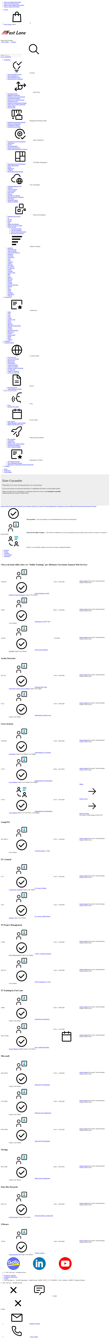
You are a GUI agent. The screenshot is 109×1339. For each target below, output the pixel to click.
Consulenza (7, 341)
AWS (8, 313)
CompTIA (10, 262)
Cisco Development (16, 230)
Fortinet (9, 269)
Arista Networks (11, 249)
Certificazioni (7, 297)
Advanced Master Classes (14, 74)
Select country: (8, 24)
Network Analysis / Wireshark (15, 197)
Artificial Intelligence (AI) (14, 186)
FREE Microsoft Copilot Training (16, 423)
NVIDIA (9, 283)
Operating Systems (12, 200)
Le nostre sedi (11, 369)
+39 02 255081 (5, 42)
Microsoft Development (17, 233)
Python (9, 221)
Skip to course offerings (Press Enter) (14, 5)
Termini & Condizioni (10, 1275)
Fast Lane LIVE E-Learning (15, 79)
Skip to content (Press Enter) (11, 6)
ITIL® (9, 167)
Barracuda (10, 254)
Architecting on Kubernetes (42, 1019)
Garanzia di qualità (12, 365)
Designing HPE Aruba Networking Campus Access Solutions (28, 687)
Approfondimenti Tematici (14, 389)
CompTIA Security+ (40, 851)
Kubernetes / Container (13, 195)
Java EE (9, 219)
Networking (10, 198)
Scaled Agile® (11, 335)
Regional (6, 550)
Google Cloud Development (18, 232)
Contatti (6, 1278)
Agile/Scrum (10, 143)
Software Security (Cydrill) (14, 225)
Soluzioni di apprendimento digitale (17, 103)
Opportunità (10, 440)
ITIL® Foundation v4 (40, 982)
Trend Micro (10, 294)
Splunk (9, 289)
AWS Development (16, 228)
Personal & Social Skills (13, 127)
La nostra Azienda (9, 342)
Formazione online (12, 93)
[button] (14, 24)
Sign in (6, 9)
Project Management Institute (15, 171)
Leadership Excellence (13, 125)
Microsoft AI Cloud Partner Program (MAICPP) (20, 464)
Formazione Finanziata (13, 98)
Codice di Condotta (12, 366)
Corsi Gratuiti (11, 421)
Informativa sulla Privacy (11, 1277)
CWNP (9, 263)
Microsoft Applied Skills (14, 325)
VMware (9, 295)
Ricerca (3, 55)
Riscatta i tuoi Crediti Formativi (15, 100)
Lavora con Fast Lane (13, 372)
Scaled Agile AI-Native (13, 147)
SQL (8, 222)
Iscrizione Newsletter (13, 406)
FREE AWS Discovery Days (15, 424)
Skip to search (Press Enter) (11, 3)
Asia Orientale (8, 555)
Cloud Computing (12, 189)
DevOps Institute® (12, 146)
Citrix (9, 260)
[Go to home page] (13, 39)
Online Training (83, 581)
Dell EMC (10, 265)
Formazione (7, 59)
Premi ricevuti (11, 360)
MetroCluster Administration (42, 1178)
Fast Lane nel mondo (13, 359)
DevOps (9, 144)
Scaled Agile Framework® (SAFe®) (17, 149)
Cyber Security (11, 191)
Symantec (10, 292)
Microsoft (10, 279)
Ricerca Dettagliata (6, 57)
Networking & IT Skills (13, 77)
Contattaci (13, 42)
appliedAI (10, 248)
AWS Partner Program (13, 461)
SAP (8, 288)
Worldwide (7, 556)
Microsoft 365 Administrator (42, 1084)
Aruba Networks (12, 251)
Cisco (9, 259)
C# (8, 218)
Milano (81, 784)
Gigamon (10, 271)
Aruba (9, 312)
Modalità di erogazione (13, 95)
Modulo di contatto (35, 1323)
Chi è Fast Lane (11, 357)
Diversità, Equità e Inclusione (15, 368)
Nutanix (9, 282)
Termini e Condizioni (13, 371)
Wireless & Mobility (12, 201)
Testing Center (11, 106)
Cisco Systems (26, 506)
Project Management (13, 165)
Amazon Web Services (13, 252)
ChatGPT (10, 188)
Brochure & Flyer (12, 387)
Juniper (9, 277)
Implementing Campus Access (43, 715)
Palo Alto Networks (12, 285)
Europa (6, 551)
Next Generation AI (12, 76)
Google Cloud (11, 272)
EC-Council (10, 266)
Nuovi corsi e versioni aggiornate (16, 104)
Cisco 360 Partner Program (14, 463)
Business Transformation (14, 124)
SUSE (9, 291)
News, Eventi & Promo (10, 390)
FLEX (38, 547)
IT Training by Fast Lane (63, 506)
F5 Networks (11, 268)
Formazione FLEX (12, 101)
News (9, 405)
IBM (8, 274)
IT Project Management (49, 506)
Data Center (10, 192)
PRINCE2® (10, 168)
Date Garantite (11, 107)
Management (10, 362)
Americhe (6, 553)
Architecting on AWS (40, 621)
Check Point (10, 257)
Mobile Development (13, 224)
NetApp (9, 280)
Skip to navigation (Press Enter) (12, 2)
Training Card (11, 442)
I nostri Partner (11, 363)
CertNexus (10, 255)
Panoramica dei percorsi (13, 216)
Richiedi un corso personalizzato (16, 97)
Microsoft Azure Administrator (43, 1113)
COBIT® (10, 170)
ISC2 (8, 275)
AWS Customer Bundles (14, 447)
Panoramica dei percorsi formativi (16, 122)
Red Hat (9, 286)
